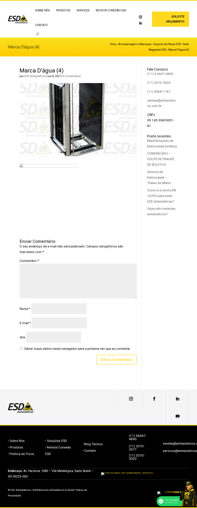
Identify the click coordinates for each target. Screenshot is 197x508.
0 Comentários (72, 76)
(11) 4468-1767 (159, 91)
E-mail (25, 323)
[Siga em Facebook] (154, 398)
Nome (25, 309)
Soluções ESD (57, 441)
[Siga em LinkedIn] (140, 23)
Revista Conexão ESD (111, 10)
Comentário (29, 261)
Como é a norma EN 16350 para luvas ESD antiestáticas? (161, 195)
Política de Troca (22, 454)
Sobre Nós (17, 441)
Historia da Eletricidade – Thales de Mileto (159, 177)
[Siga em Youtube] (177, 416)
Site (22, 337)
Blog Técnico (93, 444)
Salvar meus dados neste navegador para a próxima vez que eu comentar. (77, 349)
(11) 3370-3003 (159, 83)
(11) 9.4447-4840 (160, 74)
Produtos (16, 447)
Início (113, 44)
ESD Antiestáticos (35, 76)
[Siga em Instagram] (140, 17)
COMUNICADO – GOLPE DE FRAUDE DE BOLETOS (160, 159)
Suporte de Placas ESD (167, 44)
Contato (41, 25)
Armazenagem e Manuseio (135, 44)
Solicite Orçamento (175, 19)
